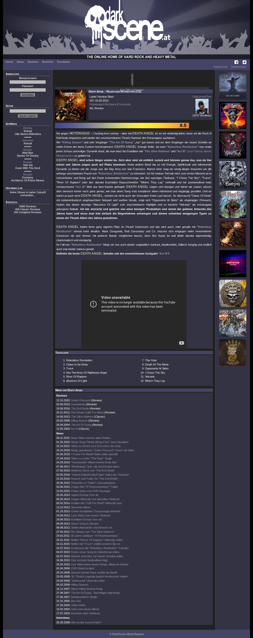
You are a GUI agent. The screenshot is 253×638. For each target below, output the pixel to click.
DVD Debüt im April (82, 568)
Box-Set (76, 600)
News (20, 61)
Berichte (47, 61)
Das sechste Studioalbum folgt (89, 560)
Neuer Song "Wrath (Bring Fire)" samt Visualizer (100, 442)
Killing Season (79, 420)
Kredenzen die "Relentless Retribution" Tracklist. (100, 548)
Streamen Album (81, 507)
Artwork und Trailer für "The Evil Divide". (95, 478)
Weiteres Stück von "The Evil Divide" (93, 470)
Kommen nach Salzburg (85, 613)
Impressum (220, 66)
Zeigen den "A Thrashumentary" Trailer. (94, 486)
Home (9, 61)
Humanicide (78, 404)
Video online (78, 605)
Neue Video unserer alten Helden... (92, 437)
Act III (74, 428)
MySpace (110, 104)
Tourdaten (63, 61)
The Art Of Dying (81, 424)
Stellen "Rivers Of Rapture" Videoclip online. (97, 539)
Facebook (125, 104)
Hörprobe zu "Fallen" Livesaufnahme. (93, 482)
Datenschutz (238, 66)
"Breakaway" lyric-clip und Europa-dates (95, 466)
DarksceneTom (202, 96)
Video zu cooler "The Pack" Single (91, 458)
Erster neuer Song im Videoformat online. (95, 552)
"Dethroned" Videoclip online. (88, 580)
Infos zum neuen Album (85, 609)
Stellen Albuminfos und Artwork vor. (92, 527)
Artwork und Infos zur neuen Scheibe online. (97, 556)
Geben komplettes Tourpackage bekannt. (96, 511)
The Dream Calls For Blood (87, 412)
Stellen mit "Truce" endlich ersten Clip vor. (96, 543)
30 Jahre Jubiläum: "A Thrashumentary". (95, 535)
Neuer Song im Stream (84, 523)
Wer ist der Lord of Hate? (86, 622)
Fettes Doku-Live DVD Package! (90, 490)
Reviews (33, 61)
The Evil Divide (80, 408)
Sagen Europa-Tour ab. (85, 494)
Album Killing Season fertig (86, 588)
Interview (27, 140)
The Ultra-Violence (82, 416)
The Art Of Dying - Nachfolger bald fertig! (95, 592)
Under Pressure (81, 400)
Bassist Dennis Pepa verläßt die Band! (94, 572)
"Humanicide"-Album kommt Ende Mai (93, 462)
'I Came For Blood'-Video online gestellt (94, 454)
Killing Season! (79, 584)
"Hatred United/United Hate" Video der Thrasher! (100, 474)
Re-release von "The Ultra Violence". (93, 531)
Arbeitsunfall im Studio (84, 596)
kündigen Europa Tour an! (86, 519)
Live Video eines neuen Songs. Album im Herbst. (100, 564)
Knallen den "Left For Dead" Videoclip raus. (97, 503)
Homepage (96, 104)
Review (27, 128)
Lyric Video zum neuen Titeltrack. (91, 515)
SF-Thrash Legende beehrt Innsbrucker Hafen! (99, 576)
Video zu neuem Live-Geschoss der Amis (96, 446)
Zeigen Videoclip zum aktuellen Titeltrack (95, 499)
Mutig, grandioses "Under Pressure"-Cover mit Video (102, 450)
